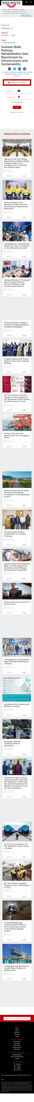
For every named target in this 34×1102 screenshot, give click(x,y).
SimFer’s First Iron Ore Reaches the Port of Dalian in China (17, 435)
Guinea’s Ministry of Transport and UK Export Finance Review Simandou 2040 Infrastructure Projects (17, 283)
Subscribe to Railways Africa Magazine (17, 1018)
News (9, 9)
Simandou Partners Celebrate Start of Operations (12, 743)
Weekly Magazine (17, 1055)
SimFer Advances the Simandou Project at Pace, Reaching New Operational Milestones (16, 205)
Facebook (18, 1064)
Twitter (18, 1066)
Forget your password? (17, 112)
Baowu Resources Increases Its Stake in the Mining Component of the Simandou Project (17, 493)
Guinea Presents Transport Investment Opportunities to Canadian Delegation (16, 325)
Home (4, 9)
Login (17, 1036)
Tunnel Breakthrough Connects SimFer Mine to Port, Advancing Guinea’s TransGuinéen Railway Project (15, 927)
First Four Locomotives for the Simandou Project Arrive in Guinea (16, 846)
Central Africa (17, 1041)
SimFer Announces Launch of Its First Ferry (17, 603)
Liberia (12, 710)
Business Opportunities (17, 1056)
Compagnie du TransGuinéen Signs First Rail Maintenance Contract (17, 661)
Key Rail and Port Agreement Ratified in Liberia (16, 705)
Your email (9, 91)
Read (24, 176)
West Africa (15, 9)
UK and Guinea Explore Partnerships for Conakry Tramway (15, 534)
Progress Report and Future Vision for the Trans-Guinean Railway (16, 361)
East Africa (17, 1043)
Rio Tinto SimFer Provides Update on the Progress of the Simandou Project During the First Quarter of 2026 (16, 398)
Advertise (17, 1032)
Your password (11, 97)
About (17, 1028)
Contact (17, 1030)
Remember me (18, 102)
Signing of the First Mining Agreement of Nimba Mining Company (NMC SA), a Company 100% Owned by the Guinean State (16, 163)
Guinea (22, 9)
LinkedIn (18, 1068)
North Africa (17, 1045)
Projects (17, 1058)
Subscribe (17, 1034)
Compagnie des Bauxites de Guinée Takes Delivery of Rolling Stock (16, 968)
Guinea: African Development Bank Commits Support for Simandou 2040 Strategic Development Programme (17, 567)
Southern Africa (17, 1047)
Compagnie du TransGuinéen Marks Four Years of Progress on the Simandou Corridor (17, 246)
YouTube (18, 1069)
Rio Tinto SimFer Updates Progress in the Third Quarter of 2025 (17, 885)
